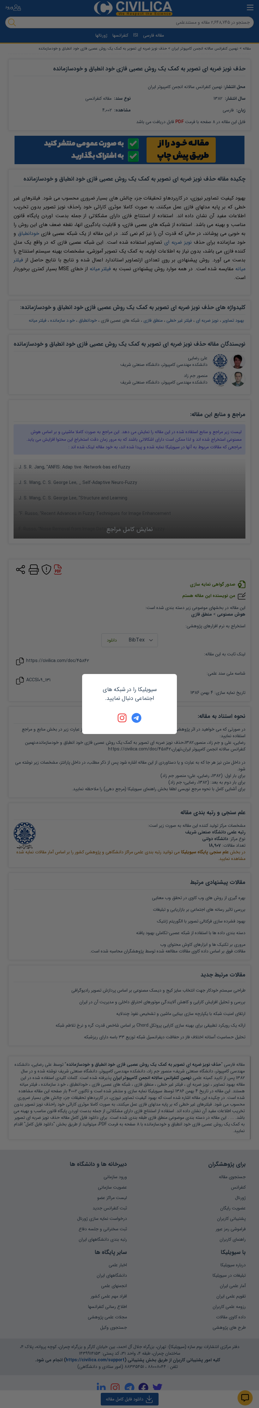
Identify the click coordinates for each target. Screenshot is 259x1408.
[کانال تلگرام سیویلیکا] (136, 718)
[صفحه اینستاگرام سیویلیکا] (122, 718)
